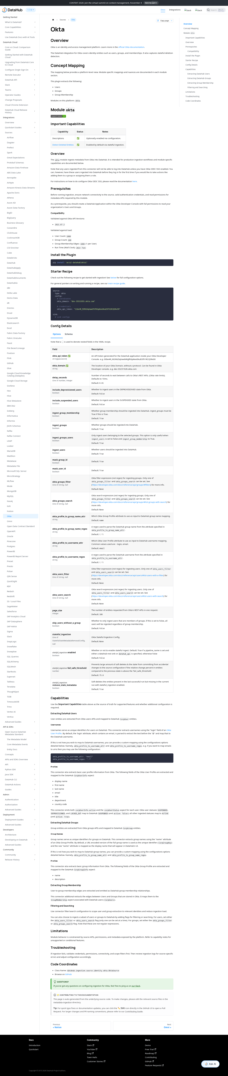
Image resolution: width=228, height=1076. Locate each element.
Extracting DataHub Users (198, 74)
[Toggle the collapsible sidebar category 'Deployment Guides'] (35, 819)
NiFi (9, 506)
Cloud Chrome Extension (16, 105)
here (134, 181)
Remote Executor (13, 74)
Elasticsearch (13, 323)
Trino (9, 706)
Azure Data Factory (16, 207)
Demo (148, 1045)
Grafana (11, 385)
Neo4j (10, 501)
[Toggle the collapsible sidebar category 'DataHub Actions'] (35, 784)
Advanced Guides (13, 721)
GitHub (10, 363)
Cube (9, 252)
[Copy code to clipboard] (170, 262)
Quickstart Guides (13, 127)
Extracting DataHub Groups (199, 78)
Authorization (11, 804)
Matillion (11, 456)
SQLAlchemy (13, 661)
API (6, 764)
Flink (9, 358)
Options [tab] (57, 334)
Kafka (9, 431)
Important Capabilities (195, 38)
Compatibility (193, 51)
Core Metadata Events (17, 744)
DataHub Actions (13, 784)
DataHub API (11, 79)
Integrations (174, 9)
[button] (58, 116)
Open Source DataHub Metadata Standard (15, 733)
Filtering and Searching (197, 87)
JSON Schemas (14, 426)
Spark (9, 152)
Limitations (190, 92)
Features (9, 32)
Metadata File (13, 466)
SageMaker (12, 606)
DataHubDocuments (16, 277)
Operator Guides (13, 94)
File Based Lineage (16, 348)
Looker (10, 446)
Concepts (9, 754)
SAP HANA (12, 626)
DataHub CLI (11, 779)
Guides (8, 789)
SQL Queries (13, 656)
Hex (9, 390)
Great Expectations (16, 157)
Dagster (10, 142)
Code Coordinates (193, 101)
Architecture (10, 834)
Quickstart (33, 1049)
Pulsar (10, 571)
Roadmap (149, 1053)
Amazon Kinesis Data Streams (21, 187)
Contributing (151, 1057)
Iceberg (10, 410)
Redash (10, 591)
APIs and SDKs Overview (16, 759)
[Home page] (53, 20)
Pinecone (11, 541)
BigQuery (11, 217)
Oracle (10, 536)
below (113, 277)
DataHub (11, 262)
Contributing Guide (134, 1011)
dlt (8, 303)
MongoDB (11, 491)
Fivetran (11, 353)
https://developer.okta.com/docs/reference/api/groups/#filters (121, 484)
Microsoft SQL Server (17, 471)
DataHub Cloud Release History (16, 111)
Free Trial (149, 1049)
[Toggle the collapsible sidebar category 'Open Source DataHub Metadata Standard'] (35, 733)
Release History (12, 859)
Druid (9, 313)
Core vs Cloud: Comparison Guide (17, 48)
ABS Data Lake (14, 172)
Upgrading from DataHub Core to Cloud (19, 63)
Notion (10, 511)
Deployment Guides (14, 819)
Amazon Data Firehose (17, 167)
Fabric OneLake (14, 338)
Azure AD (11, 202)
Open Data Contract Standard (21, 526)
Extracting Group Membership (200, 83)
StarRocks (11, 671)
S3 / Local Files (14, 601)
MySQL (10, 496)
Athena (10, 197)
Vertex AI (11, 711)
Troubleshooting (192, 96)
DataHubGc (12, 283)
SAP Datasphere (14, 621)
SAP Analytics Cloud (16, 616)
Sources (8, 132)
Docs (163, 9)
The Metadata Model (17, 739)
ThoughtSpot (13, 691)
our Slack (136, 985)
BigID (9, 212)
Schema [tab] (69, 334)
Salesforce (12, 611)
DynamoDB (12, 318)
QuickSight (12, 581)
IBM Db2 (11, 405)
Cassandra (12, 227)
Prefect (10, 147)
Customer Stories (95, 1061)
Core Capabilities (13, 27)
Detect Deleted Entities (63, 144)
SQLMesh (11, 666)
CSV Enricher (13, 247)
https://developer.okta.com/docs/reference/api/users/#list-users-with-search (127, 596)
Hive (9, 395)
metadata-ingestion (62, 1002)
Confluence (12, 242)
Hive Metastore (14, 400)
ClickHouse (12, 232)
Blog (89, 1053)
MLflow (10, 481)
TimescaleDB (13, 701)
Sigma (10, 631)
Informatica (12, 415)
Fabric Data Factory (16, 333)
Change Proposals (13, 100)
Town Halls (92, 1057)
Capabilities (191, 69)
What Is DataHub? (13, 22)
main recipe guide (116, 283)
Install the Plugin (193, 56)
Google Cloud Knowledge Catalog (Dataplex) (19, 374)
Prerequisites (191, 47)
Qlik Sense (12, 576)
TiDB (9, 696)
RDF (9, 586)
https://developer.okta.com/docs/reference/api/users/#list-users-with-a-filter (127, 575)
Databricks (12, 257)
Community (10, 854)
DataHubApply (14, 267)
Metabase (11, 461)
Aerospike (11, 177)
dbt (8, 288)
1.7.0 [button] (29, 9)
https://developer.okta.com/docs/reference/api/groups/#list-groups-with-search (129, 502)
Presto (10, 566)
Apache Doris (13, 192)
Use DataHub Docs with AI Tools (20, 37)
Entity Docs (12, 749)
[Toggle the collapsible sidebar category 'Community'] (35, 854)
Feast (9, 343)
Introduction (34, 1045)
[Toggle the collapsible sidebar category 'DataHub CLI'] (35, 779)
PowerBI (11, 551)
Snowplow (11, 651)
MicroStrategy (13, 476)
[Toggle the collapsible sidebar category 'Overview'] (35, 122)
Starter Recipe (192, 60)
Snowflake (12, 646)
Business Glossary (15, 222)
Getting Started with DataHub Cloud (18, 55)
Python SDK (10, 769)
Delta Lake (12, 293)
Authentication (12, 799)
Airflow (10, 137)
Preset (10, 561)
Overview (9, 122)
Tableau (10, 681)
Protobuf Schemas (15, 162)
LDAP (9, 441)
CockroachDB (13, 237)
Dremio (10, 308)
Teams (8, 89)
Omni (9, 521)
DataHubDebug (14, 272)
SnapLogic (11, 641)
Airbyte (10, 182)
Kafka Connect (13, 436)
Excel (9, 328)
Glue (9, 368)
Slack (7, 84)
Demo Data (12, 298)
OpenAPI (11, 531)
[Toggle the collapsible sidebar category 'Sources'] (35, 132)
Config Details (192, 65)
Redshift (11, 596)
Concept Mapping (191, 28)
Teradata (11, 686)
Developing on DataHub (16, 839)
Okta (9, 516)
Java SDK (9, 774)
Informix (11, 420)
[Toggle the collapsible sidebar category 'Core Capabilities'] (35, 27)
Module (189, 33)
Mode (9, 486)
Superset (11, 676)
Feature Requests (153, 1065)
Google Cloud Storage (17, 380)
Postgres (11, 546)
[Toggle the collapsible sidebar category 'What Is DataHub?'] (35, 22)
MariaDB (11, 451)
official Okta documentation (131, 47)
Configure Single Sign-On (16, 69)
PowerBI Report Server (17, 556)
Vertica (10, 716)
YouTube (91, 1049)
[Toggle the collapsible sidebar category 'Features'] (35, 32)
